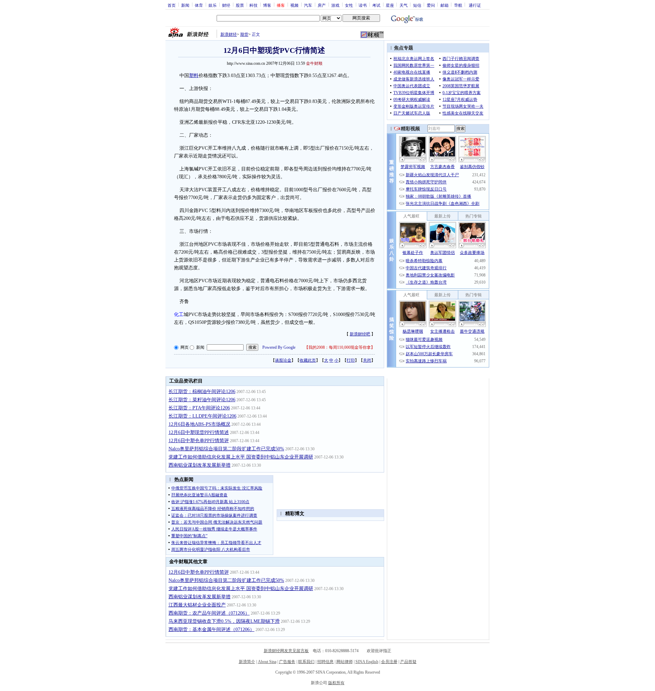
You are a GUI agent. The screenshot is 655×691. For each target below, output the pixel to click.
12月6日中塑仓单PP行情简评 (199, 440)
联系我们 (306, 661)
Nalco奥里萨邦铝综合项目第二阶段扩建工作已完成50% (226, 448)
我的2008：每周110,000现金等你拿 (339, 347)
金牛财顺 (314, 63)
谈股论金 (283, 360)
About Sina (267, 661)
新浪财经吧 (360, 334)
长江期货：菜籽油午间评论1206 (202, 399)
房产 (322, 5)
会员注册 (389, 661)
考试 (376, 5)
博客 (267, 5)
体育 (199, 5)
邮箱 (444, 5)
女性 (349, 5)
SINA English (366, 661)
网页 (184, 347)
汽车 (308, 5)
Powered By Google (278, 347)
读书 (363, 5)
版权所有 (336, 682)
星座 (390, 5)
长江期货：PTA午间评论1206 (199, 407)
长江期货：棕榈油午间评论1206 (202, 391)
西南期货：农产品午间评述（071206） (209, 613)
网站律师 (344, 661)
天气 (403, 5)
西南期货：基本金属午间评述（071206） (211, 629)
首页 (172, 5)
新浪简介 (247, 661)
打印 (351, 360)
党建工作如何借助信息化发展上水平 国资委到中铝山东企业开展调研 (241, 457)
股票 (240, 5)
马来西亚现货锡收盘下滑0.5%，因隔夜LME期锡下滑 (224, 621)
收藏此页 (308, 360)
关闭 (367, 360)
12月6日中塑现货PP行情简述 (199, 432)
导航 (458, 5)
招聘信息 (325, 661)
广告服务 (287, 661)
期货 (244, 34)
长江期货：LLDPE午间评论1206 (202, 416)
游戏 (335, 5)
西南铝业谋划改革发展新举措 (200, 465)
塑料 (194, 75)
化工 (179, 314)
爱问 (431, 5)
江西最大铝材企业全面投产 (197, 604)
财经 (226, 5)
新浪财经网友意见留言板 (286, 650)
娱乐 (212, 5)
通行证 (475, 5)
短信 (417, 5)
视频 (294, 5)
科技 (253, 5)
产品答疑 (408, 661)
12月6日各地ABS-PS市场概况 (199, 424)
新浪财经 (228, 34)
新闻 (185, 5)
